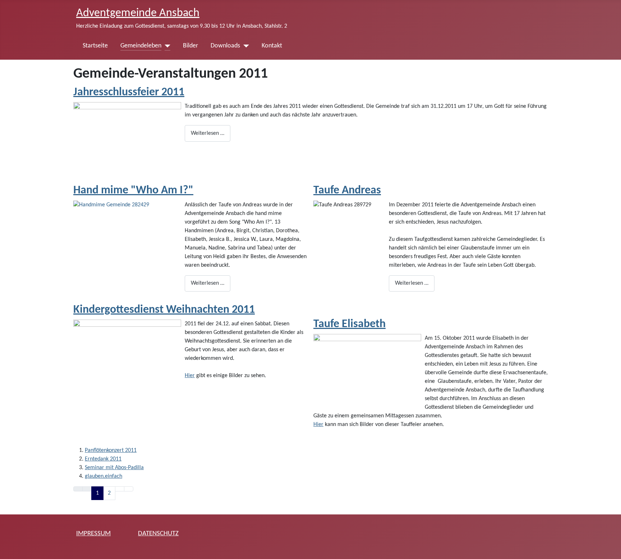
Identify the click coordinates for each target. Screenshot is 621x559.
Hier (190, 376)
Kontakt (272, 46)
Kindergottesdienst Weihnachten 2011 (164, 310)
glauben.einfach (103, 476)
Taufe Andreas (347, 190)
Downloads (225, 46)
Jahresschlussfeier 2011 (128, 92)
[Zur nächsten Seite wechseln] (119, 488)
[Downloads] (244, 46)
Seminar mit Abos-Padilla (114, 468)
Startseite (95, 46)
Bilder (190, 46)
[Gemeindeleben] (165, 46)
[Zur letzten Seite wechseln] (128, 488)
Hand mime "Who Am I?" (133, 190)
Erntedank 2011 (103, 459)
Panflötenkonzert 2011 (111, 450)
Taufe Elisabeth (349, 324)
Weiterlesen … (207, 133)
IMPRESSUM (93, 533)
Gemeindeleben (140, 46)
